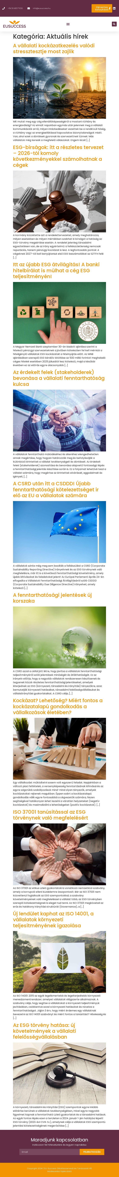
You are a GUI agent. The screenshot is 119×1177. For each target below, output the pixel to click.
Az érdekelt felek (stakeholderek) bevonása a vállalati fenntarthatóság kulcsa (59, 378)
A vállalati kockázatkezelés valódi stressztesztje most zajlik (54, 48)
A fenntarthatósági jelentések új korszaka (52, 598)
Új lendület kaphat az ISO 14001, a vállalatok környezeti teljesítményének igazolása (53, 919)
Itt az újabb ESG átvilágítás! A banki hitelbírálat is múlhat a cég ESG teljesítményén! (56, 270)
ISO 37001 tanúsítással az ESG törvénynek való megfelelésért (50, 814)
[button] (68, 24)
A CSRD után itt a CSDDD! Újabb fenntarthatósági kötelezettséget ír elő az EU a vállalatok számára (56, 489)
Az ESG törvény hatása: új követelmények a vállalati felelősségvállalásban (44, 1031)
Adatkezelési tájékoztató (59, 1171)
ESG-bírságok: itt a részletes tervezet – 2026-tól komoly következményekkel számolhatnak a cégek (58, 156)
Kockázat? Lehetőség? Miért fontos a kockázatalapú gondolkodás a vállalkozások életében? (58, 706)
